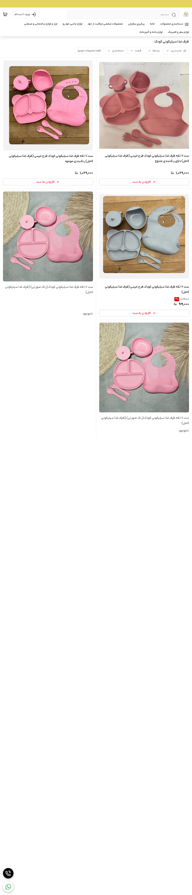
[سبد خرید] (5, 14)
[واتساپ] (8, 887)
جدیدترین (176, 50)
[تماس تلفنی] (8, 873)
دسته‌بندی (118, 50)
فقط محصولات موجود (89, 50)
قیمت (138, 50)
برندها (156, 50)
